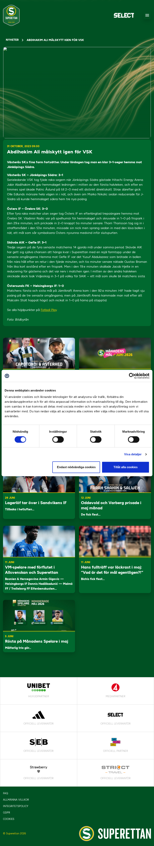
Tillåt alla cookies (125, 467)
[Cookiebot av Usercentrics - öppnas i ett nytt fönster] (131, 376)
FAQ (5, 793)
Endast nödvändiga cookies (76, 467)
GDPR (6, 812)
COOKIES (8, 819)
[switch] (58, 439)
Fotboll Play (49, 310)
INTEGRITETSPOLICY (15, 806)
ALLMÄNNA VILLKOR (16, 799)
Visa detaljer (133, 454)
